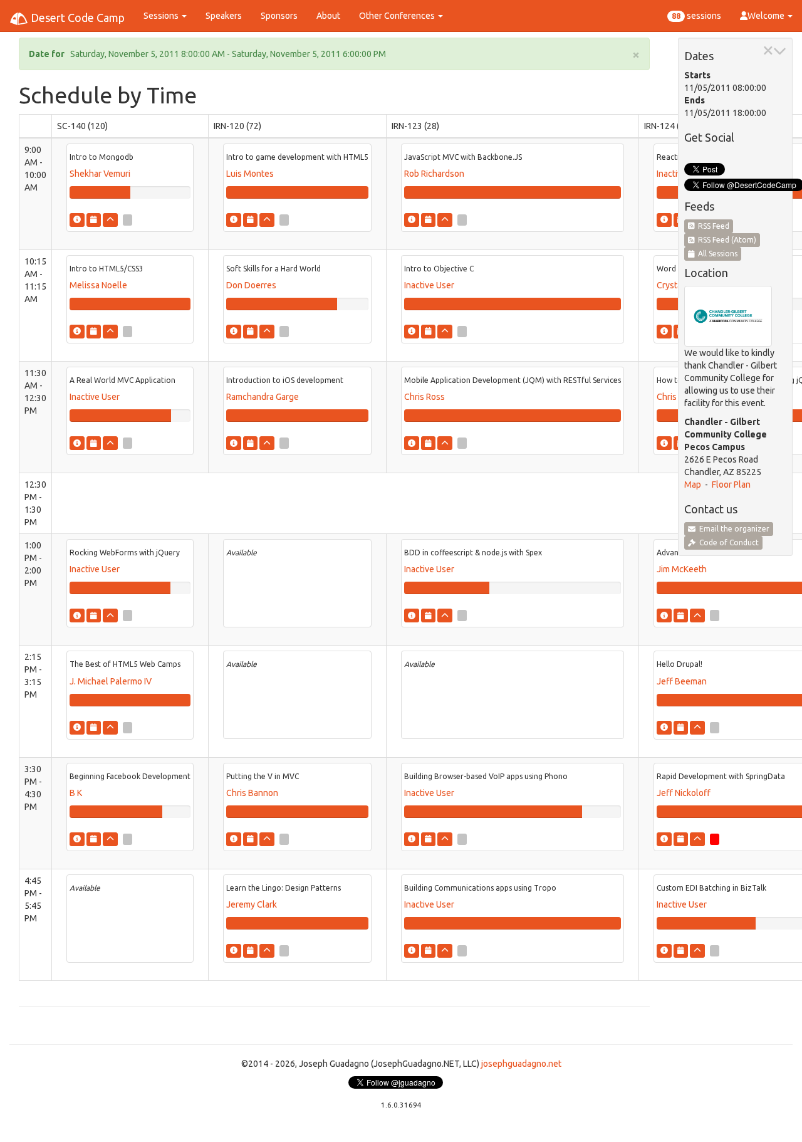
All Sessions (715, 253)
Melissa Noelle (98, 285)
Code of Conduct (727, 542)
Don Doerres (251, 285)
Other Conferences (398, 16)
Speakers (224, 16)
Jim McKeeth (682, 569)
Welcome (766, 16)
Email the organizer (732, 529)
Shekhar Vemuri (100, 174)
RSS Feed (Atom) (725, 240)
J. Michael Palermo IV (111, 681)
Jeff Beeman (682, 681)
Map (692, 484)
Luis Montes (250, 174)
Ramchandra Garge (262, 397)
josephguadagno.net (521, 1064)
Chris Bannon (252, 793)
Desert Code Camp (76, 17)
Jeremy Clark (251, 904)
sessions (696, 16)
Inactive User (429, 285)
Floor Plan (731, 484)
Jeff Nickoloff (684, 793)
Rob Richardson (434, 174)
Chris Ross (424, 397)
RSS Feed (711, 226)
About (328, 16)
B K (76, 793)
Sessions (161, 16)
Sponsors (279, 16)
